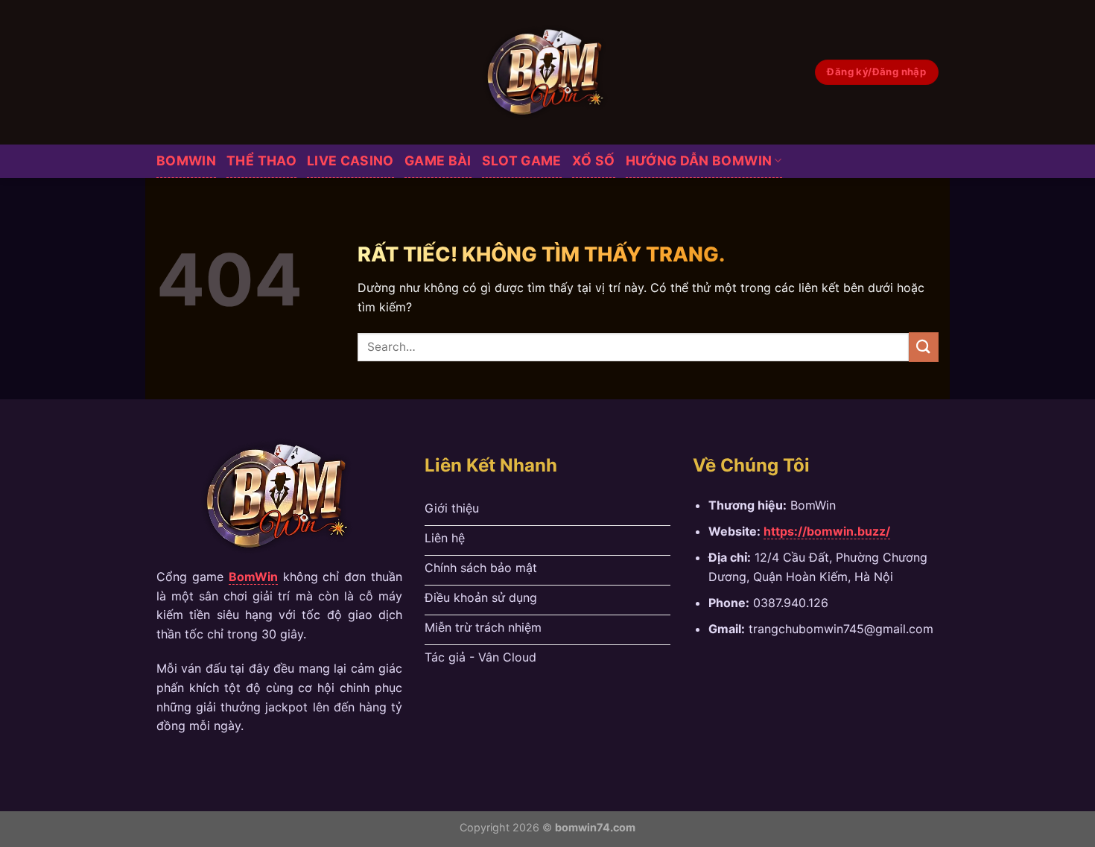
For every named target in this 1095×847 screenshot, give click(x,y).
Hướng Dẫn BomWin (699, 160)
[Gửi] (924, 346)
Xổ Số (593, 160)
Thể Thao (261, 160)
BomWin (186, 160)
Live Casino (350, 160)
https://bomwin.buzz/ (827, 531)
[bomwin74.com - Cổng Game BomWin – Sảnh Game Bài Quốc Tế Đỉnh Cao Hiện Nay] (548, 72)
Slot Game (522, 160)
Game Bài (438, 160)
